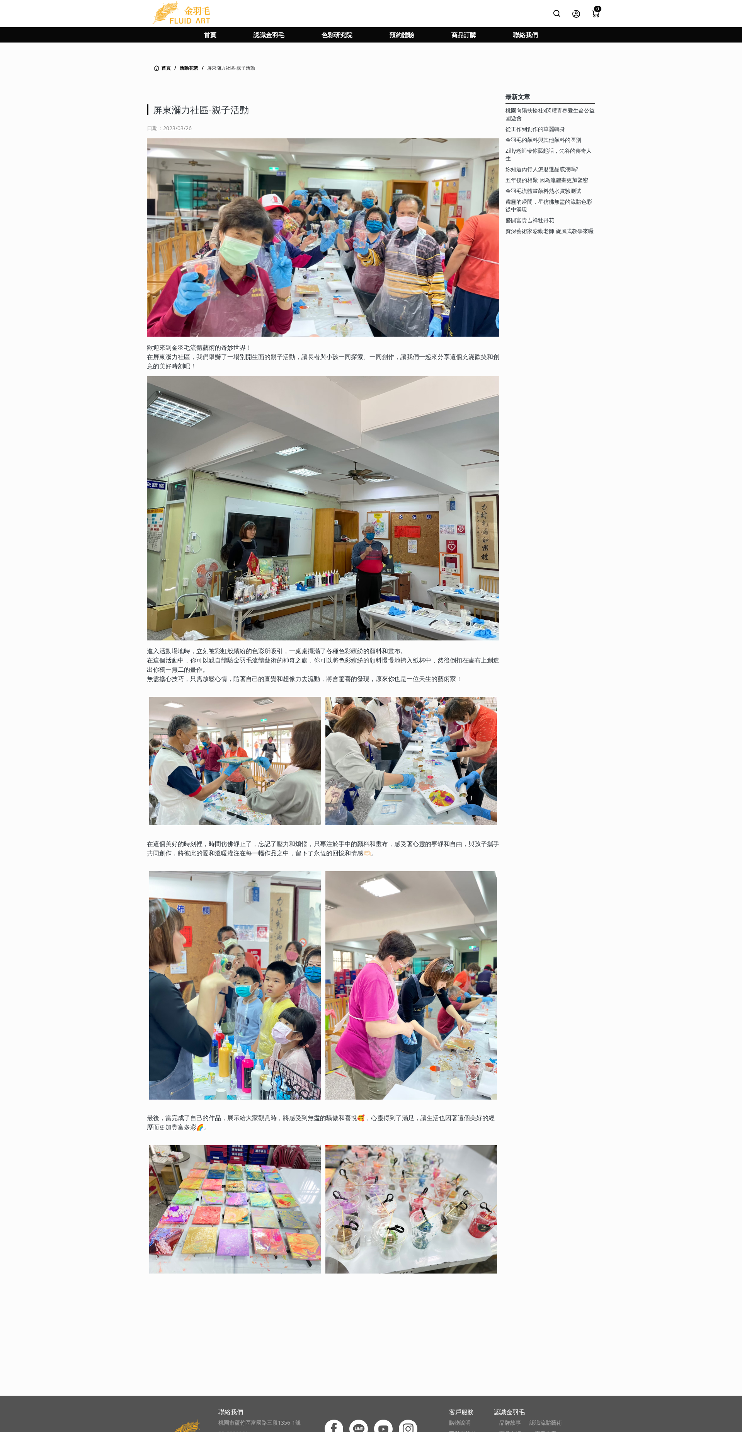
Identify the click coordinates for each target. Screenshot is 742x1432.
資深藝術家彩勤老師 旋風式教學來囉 (549, 231)
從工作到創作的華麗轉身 (535, 129)
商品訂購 (463, 35)
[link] (162, 68)
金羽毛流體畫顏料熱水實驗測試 (543, 190)
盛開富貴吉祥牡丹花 (529, 220)
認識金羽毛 (269, 35)
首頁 (210, 35)
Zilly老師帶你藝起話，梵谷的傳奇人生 (548, 154)
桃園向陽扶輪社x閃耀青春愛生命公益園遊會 (550, 114)
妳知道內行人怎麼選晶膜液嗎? (541, 169)
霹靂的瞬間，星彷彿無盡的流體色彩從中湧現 (548, 205)
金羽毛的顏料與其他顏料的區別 (543, 139)
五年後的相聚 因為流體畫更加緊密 (546, 180)
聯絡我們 (525, 35)
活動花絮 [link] (189, 68)
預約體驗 (402, 35)
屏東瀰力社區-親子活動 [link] (231, 68)
